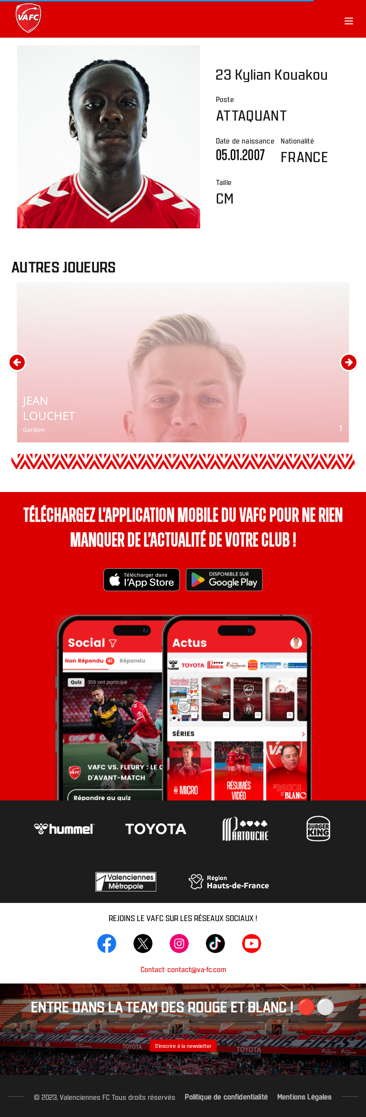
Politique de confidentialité (226, 1096)
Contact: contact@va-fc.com (183, 969)
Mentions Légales (304, 1096)
